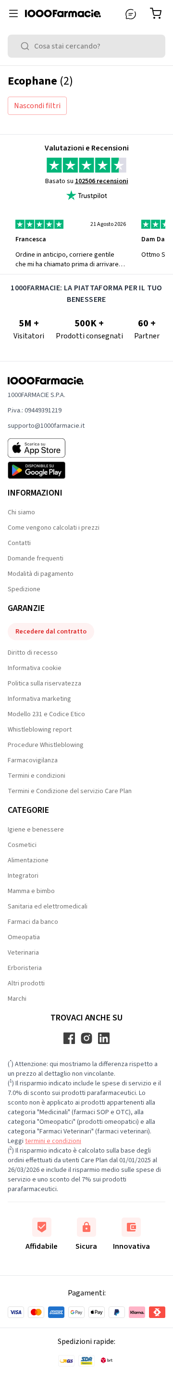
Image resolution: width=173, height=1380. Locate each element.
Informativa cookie (35, 668)
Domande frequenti (35, 558)
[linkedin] (104, 1038)
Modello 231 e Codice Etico (46, 714)
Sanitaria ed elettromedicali (47, 906)
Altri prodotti (26, 983)
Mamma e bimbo (31, 891)
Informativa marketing (39, 699)
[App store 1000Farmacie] (46, 448)
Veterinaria (23, 952)
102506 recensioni (101, 181)
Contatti (19, 543)
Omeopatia (24, 937)
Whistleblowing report (40, 729)
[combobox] (86, 46)
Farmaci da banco (33, 922)
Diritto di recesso (33, 653)
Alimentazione (28, 860)
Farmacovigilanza (33, 760)
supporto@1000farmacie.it (46, 426)
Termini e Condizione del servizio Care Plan (70, 791)
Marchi (17, 999)
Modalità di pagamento (41, 574)
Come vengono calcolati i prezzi (53, 528)
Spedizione (24, 589)
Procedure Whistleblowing (46, 745)
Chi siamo (21, 512)
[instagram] (86, 1038)
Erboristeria (25, 968)
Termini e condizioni (36, 776)
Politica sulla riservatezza (44, 683)
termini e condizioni (53, 1141)
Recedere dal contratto (50, 631)
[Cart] (157, 13)
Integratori (23, 876)
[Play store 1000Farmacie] (46, 470)
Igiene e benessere (36, 829)
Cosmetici (22, 845)
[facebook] (69, 1038)
